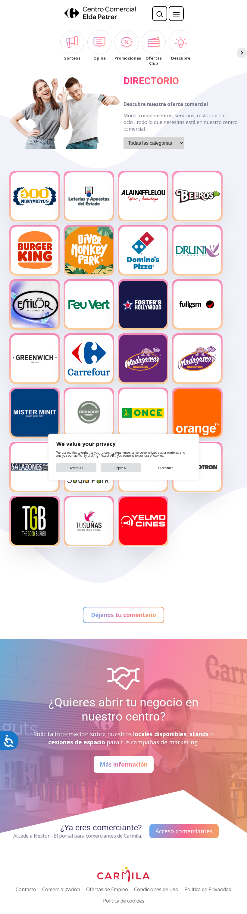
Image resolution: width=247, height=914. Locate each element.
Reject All (120, 468)
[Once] (143, 412)
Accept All (76, 468)
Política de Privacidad (207, 889)
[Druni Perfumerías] (197, 250)
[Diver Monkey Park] (88, 250)
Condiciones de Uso (156, 889)
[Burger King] (34, 250)
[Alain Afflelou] (143, 196)
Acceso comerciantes (184, 831)
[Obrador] (88, 412)
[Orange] (197, 412)
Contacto (26, 889)
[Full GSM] (197, 304)
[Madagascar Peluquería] (197, 358)
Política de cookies (123, 900)
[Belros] (197, 196)
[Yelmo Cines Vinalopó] (143, 521)
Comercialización (61, 889)
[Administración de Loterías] (88, 196)
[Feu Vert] (88, 304)
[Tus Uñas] (88, 521)
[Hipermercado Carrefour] (88, 358)
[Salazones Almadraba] (34, 467)
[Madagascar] (143, 358)
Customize (165, 468)
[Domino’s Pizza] (143, 250)
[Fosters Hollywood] (143, 304)
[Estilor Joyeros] (34, 304)
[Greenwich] (34, 358)
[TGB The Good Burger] (34, 521)
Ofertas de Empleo (107, 889)
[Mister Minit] (34, 412)
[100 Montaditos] (34, 196)
